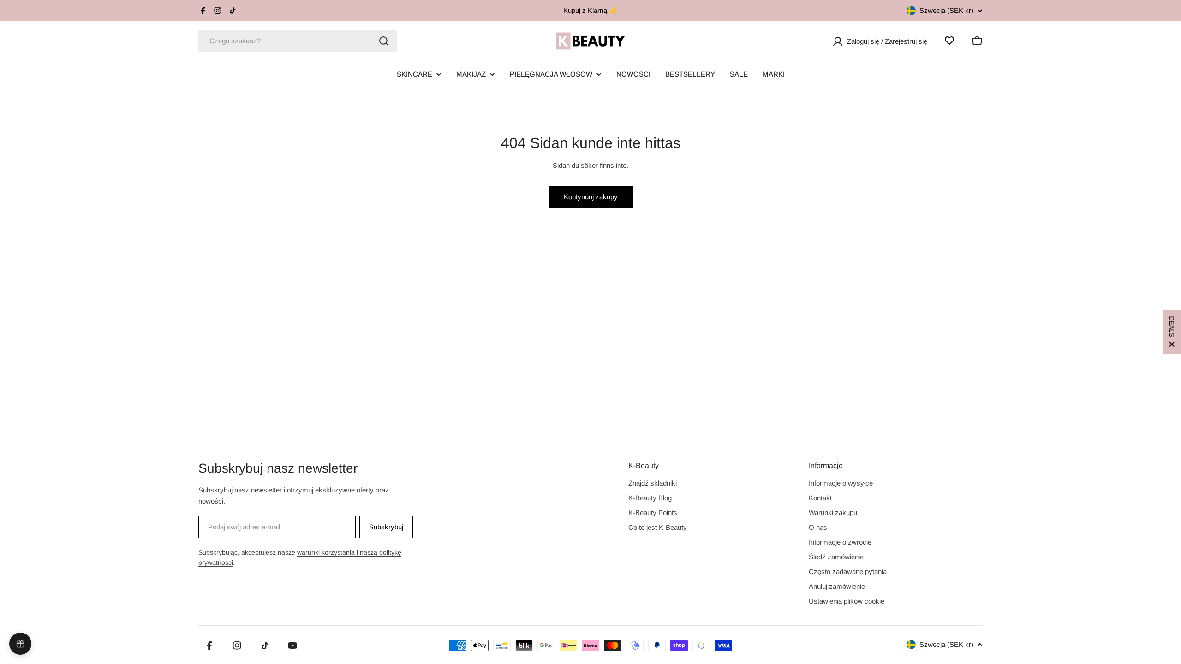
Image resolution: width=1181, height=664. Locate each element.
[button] (1172, 332)
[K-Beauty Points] (20, 644)
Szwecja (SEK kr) (946, 10)
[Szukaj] (383, 41)
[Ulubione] (949, 41)
